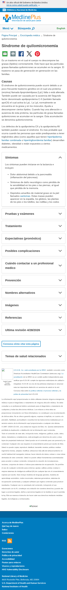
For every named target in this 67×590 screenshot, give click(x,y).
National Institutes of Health (14, 586)
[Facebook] (21, 54)
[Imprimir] (13, 54)
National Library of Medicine (15, 576)
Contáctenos (8, 533)
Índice (4, 529)
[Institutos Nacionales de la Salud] (5, 10)
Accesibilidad (8, 559)
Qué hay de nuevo (10, 526)
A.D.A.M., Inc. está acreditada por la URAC (30, 370)
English (61, 28)
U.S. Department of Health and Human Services (24, 583)
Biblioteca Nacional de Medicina (22, 10)
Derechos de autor (10, 552)
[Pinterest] (37, 54)
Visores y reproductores (13, 566)
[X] (29, 54)
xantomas (25, 196)
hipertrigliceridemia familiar (37, 140)
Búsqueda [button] (24, 28)
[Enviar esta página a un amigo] (5, 54)
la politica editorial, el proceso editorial (43, 391)
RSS (4, 540)
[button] (60, 157)
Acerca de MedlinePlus (12, 522)
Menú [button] (6, 28)
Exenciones (7, 548)
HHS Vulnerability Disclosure (15, 569)
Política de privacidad (12, 555)
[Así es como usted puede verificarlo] (33, 4)
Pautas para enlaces (11, 562)
